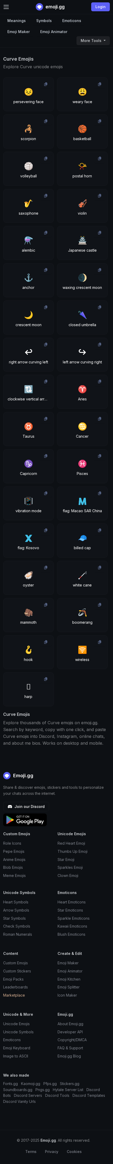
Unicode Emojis (16, 1024)
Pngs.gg (42, 1089)
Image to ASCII (15, 1056)
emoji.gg (54, 6)
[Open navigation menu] (6, 7)
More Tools (91, 40)
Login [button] (100, 6)
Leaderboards (15, 987)
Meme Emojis (14, 875)
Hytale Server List (68, 1089)
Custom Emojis (15, 963)
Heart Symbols (15, 902)
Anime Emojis (14, 859)
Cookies (74, 1151)
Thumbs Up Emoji (73, 851)
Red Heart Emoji (71, 843)
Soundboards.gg (17, 1089)
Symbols (44, 20)
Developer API (70, 1032)
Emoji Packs (13, 979)
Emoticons (71, 20)
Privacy (51, 1151)
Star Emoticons (70, 910)
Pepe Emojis (13, 851)
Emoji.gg (22, 775)
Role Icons (12, 843)
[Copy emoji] (46, 84)
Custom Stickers (17, 971)
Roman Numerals (17, 934)
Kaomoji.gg (30, 1083)
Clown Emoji (68, 875)
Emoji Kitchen (69, 979)
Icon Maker (67, 995)
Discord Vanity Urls (19, 1101)
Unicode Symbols (18, 1032)
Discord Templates (89, 1095)
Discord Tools (57, 1095)
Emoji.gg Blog (69, 1056)
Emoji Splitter (69, 987)
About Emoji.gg (70, 1024)
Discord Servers (28, 1095)
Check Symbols (16, 926)
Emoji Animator (53, 31)
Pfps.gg (50, 1083)
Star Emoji (66, 859)
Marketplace (14, 995)
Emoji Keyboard (16, 1048)
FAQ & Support (70, 1048)
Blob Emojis (13, 867)
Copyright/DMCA (72, 1040)
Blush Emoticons (71, 934)
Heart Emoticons (72, 902)
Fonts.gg (10, 1083)
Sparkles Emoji (70, 867)
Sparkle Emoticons (74, 918)
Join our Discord (29, 806)
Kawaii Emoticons (72, 926)
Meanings (16, 20)
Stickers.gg (69, 1083)
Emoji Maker (18, 31)
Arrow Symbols (16, 910)
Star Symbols (14, 918)
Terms (31, 1151)
